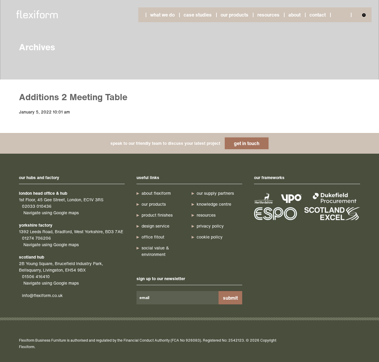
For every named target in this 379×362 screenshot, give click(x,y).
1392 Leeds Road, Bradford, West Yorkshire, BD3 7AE (71, 231)
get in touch (246, 143)
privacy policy (210, 226)
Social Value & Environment (155, 251)
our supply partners (215, 193)
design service (155, 226)
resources (206, 215)
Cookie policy (210, 237)
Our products (234, 14)
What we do (162, 14)
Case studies (198, 14)
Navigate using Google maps (51, 213)
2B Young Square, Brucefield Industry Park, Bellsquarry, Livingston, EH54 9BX (61, 266)
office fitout (153, 237)
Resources (268, 14)
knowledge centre (214, 204)
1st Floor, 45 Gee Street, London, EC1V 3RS (61, 200)
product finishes (157, 215)
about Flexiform (156, 193)
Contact (317, 14)
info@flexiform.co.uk (42, 295)
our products (154, 204)
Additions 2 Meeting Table (73, 96)
